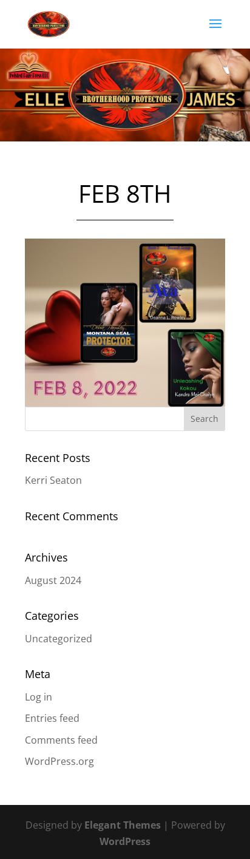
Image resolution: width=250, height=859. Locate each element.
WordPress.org (59, 761)
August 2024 (53, 580)
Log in (38, 697)
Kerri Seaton (53, 480)
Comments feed (61, 740)
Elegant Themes (122, 825)
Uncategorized (58, 638)
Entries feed (52, 718)
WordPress (125, 841)
